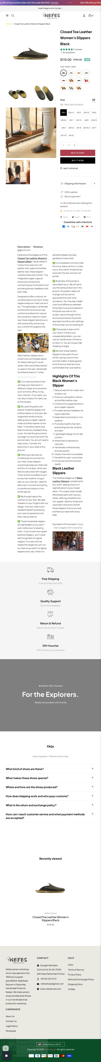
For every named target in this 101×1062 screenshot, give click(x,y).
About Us (10, 1016)
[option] (31, 54)
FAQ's (70, 964)
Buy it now (78, 160)
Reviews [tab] (38, 246)
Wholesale (11, 1030)
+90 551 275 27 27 (48, 978)
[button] (66, 49)
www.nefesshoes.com (50, 988)
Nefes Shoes (50, 913)
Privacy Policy (74, 974)
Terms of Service (76, 969)
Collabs (71, 989)
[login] (84, 15)
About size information (73, 104)
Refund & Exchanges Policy (81, 979)
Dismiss (43, 2)
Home (8, 24)
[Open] (6, 1055)
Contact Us (11, 1021)
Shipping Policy (75, 984)
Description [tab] (23, 246)
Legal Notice (12, 1026)
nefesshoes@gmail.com (52, 983)
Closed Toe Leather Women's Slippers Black (50, 918)
